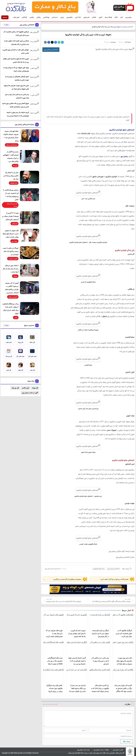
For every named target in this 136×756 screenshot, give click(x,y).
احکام (116, 17)
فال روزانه (35, 388)
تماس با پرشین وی (118, 750)
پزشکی (38, 17)
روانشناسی (46, 17)
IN (48, 42)
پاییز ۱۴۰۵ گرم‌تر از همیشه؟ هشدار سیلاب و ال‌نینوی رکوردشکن (10, 216)
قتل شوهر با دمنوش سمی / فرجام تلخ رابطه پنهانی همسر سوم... (10, 233)
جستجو (5, 17)
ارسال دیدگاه (126, 741)
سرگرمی (32, 17)
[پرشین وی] (123, 7)
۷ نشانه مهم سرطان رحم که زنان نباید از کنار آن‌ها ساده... (10, 268)
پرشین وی (128, 17)
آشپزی (100, 17)
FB (55, 42)
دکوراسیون (69, 17)
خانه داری (78, 17)
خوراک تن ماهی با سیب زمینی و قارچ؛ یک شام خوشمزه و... (10, 251)
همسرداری (86, 17)
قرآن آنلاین (25, 388)
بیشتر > (6, 25)
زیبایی (62, 17)
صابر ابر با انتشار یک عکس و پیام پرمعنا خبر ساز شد (11, 175)
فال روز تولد (15, 388)
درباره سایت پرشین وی (83, 750)
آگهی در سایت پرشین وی (30, 393)
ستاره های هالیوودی (98, 569)
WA (59, 42)
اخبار (121, 17)
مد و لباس (55, 17)
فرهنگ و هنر (108, 17)
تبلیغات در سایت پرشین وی (101, 750)
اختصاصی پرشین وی (127, 26)
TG (62, 42)
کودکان (94, 17)
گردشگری (24, 17)
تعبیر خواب (16, 17)
